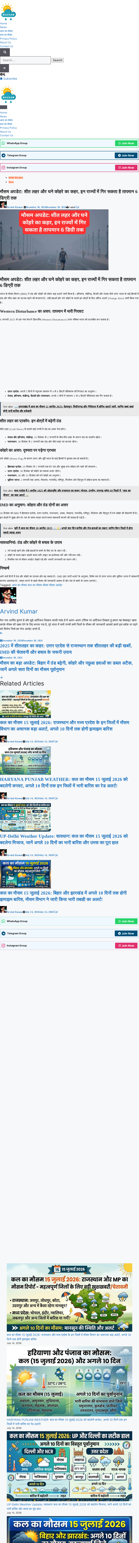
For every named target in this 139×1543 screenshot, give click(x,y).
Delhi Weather (16, 177)
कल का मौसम (6, 34)
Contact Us (6, 46)
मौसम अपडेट (55, 565)
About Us (5, 42)
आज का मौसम (6, 31)
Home (3, 23)
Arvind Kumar (15, 207)
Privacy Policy (8, 38)
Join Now (128, 143)
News (3, 27)
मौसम (45, 565)
